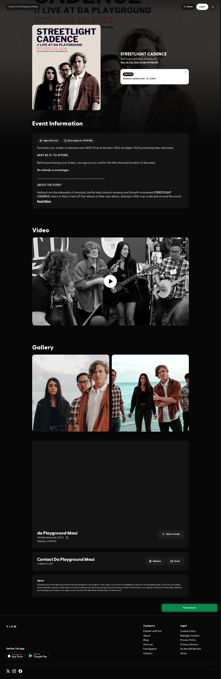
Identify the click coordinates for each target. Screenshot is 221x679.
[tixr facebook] (20, 671)
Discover (148, 644)
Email (177, 561)
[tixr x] (8, 671)
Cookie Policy (188, 631)
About (146, 636)
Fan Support (150, 649)
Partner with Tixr (152, 631)
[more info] (186, 72)
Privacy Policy (188, 640)
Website (157, 561)
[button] (188, 7)
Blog (145, 640)
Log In (202, 7)
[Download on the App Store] (15, 656)
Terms (183, 653)
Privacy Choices (189, 644)
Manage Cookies (189, 636)
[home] (11, 627)
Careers (147, 653)
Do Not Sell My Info (190, 649)
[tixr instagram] (14, 671)
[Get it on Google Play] (38, 656)
